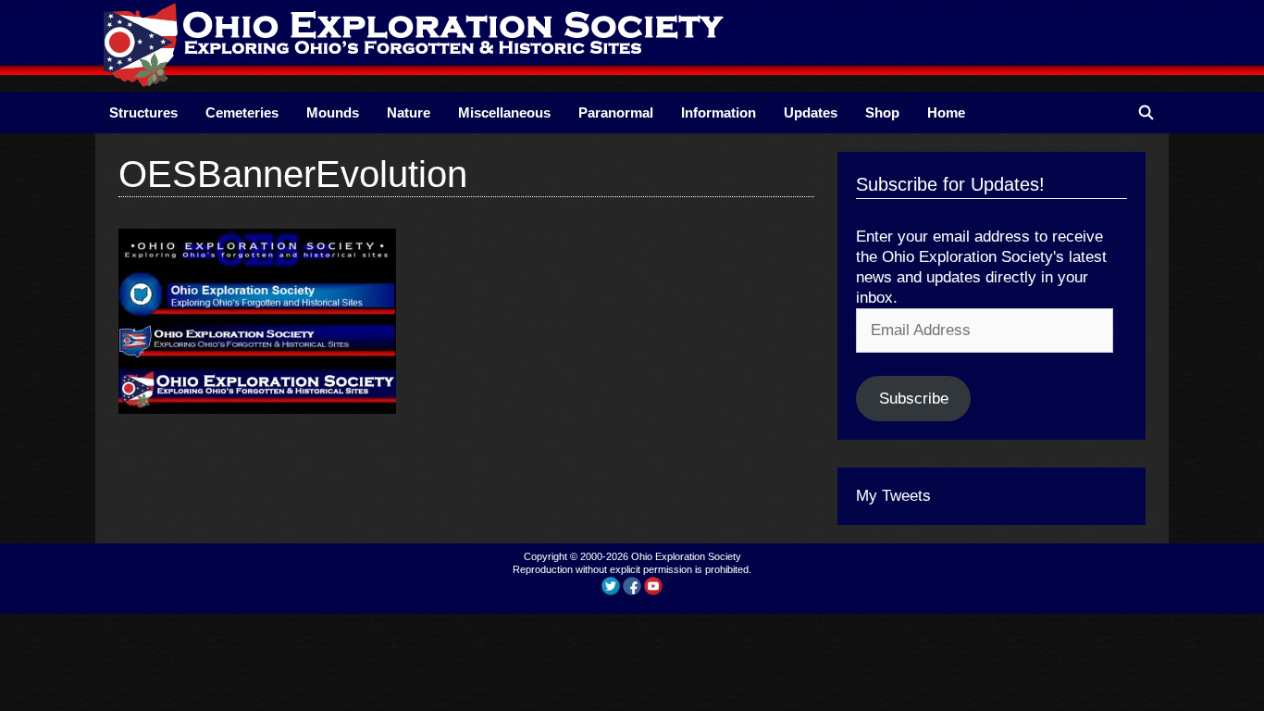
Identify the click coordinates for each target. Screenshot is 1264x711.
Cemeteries (242, 112)
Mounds (332, 112)
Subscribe (913, 398)
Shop (882, 112)
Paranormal (615, 112)
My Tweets (893, 496)
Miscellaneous (504, 112)
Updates (810, 112)
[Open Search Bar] (1146, 112)
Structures (143, 112)
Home (946, 112)
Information (718, 112)
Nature (408, 112)
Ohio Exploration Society (686, 556)
